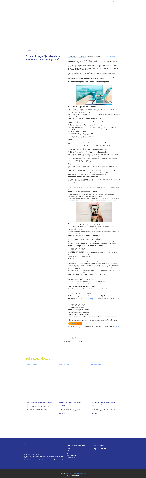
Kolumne (69, 452)
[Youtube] (105, 448)
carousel (91, 298)
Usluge (58, 3)
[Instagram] (98, 448)
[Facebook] (95, 448)
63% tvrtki (99, 68)
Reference (65, 3)
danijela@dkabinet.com (81, 473)
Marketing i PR (49, 3)
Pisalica (78, 475)
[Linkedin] (102, 448)
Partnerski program (71, 453)
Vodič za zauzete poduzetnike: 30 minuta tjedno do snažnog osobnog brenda (39, 403)
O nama (79, 3)
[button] (70, 338)
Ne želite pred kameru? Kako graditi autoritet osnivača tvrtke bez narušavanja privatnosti (72, 404)
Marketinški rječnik (71, 455)
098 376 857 (68, 473)
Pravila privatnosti (71, 457)
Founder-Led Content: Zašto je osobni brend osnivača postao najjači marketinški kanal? (104, 404)
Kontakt (86, 3)
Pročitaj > (29, 411)
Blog (72, 3)
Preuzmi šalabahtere (75, 323)
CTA (74, 200)
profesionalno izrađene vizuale (92, 111)
